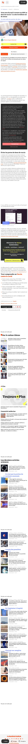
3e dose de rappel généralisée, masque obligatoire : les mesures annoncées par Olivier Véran (16, 368)
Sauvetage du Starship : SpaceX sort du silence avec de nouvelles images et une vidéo (18, 621)
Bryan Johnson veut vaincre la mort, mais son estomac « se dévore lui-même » (12, 430)
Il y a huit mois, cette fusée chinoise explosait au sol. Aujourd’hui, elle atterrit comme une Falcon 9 (18, 613)
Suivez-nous (4, 54)
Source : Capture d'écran (8, 225)
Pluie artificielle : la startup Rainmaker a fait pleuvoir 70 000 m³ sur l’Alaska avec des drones (17, 562)
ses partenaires (12, 135)
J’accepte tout (14, 144)
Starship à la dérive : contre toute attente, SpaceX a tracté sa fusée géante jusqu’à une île (17, 655)
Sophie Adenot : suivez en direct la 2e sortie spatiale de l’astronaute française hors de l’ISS (17, 570)
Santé (10, 9)
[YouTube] (5, 739)
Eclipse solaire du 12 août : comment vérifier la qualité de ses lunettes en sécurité (12, 423)
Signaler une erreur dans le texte (9, 303)
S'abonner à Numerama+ (13, 260)
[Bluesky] (20, 739)
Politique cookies (17, 141)
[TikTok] (7, 739)
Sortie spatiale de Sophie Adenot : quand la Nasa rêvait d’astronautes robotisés (18, 644)
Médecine (16, 9)
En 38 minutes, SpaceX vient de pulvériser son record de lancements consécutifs (18, 663)
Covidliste (9, 98)
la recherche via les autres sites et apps (14, 235)
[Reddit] (16, 739)
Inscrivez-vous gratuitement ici (19, 272)
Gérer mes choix (14, 146)
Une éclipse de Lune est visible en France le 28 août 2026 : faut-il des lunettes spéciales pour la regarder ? (18, 535)
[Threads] (22, 739)
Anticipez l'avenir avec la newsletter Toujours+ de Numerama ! (17, 339)
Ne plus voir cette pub (6, 332)
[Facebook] (14, 739)
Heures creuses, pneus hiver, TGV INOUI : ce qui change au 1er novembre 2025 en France (13, 279)
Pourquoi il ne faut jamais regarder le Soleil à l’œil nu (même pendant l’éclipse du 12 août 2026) (13, 426)
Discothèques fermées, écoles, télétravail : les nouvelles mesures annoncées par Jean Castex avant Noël (16, 347)
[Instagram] (12, 739)
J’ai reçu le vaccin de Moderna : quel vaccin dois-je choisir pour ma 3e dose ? (17, 375)
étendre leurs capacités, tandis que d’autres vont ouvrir (14, 70)
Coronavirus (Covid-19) (14, 310)
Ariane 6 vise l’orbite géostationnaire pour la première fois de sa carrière (17, 554)
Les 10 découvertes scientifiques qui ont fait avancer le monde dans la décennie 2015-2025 (14, 283)
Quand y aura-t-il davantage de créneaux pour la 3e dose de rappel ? (17, 353)
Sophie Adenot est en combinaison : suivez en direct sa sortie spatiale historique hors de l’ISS (18, 636)
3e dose (4, 310)
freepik (14, 301)
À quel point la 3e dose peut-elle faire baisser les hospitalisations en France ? (17, 361)
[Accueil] (3, 2)
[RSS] (18, 739)
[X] (10, 739)
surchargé (15, 66)
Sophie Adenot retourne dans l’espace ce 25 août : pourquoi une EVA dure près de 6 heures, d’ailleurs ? (17, 543)
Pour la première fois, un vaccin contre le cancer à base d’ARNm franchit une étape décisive (17, 415)
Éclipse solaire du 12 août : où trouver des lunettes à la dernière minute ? (14, 420)
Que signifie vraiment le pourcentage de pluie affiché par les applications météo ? (18, 480)
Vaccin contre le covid (11, 275)
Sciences (5, 9)
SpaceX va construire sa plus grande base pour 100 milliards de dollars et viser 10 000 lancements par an (17, 488)
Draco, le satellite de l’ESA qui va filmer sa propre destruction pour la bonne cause (18, 504)
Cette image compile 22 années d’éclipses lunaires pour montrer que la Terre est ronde (17, 468)
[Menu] (7, 2)
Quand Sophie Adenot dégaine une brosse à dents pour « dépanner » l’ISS (17, 496)
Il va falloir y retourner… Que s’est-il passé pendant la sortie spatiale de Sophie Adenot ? (18, 602)
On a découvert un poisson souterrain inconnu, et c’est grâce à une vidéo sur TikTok (18, 628)
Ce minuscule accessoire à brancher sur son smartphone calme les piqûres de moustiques (18, 671)
